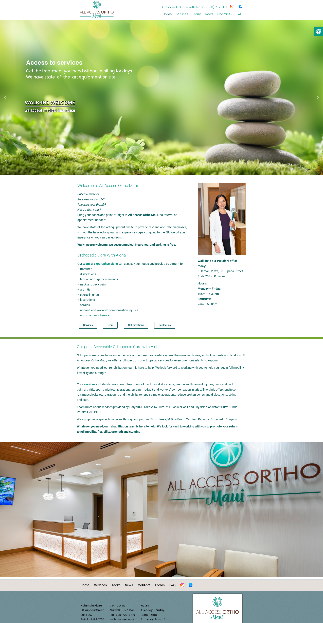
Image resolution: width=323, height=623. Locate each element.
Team (196, 14)
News (209, 14)
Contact (144, 585)
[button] (318, 31)
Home (167, 14)
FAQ (239, 14)
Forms (160, 585)
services (89, 384)
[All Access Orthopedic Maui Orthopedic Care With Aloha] (97, 9)
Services (182, 14)
